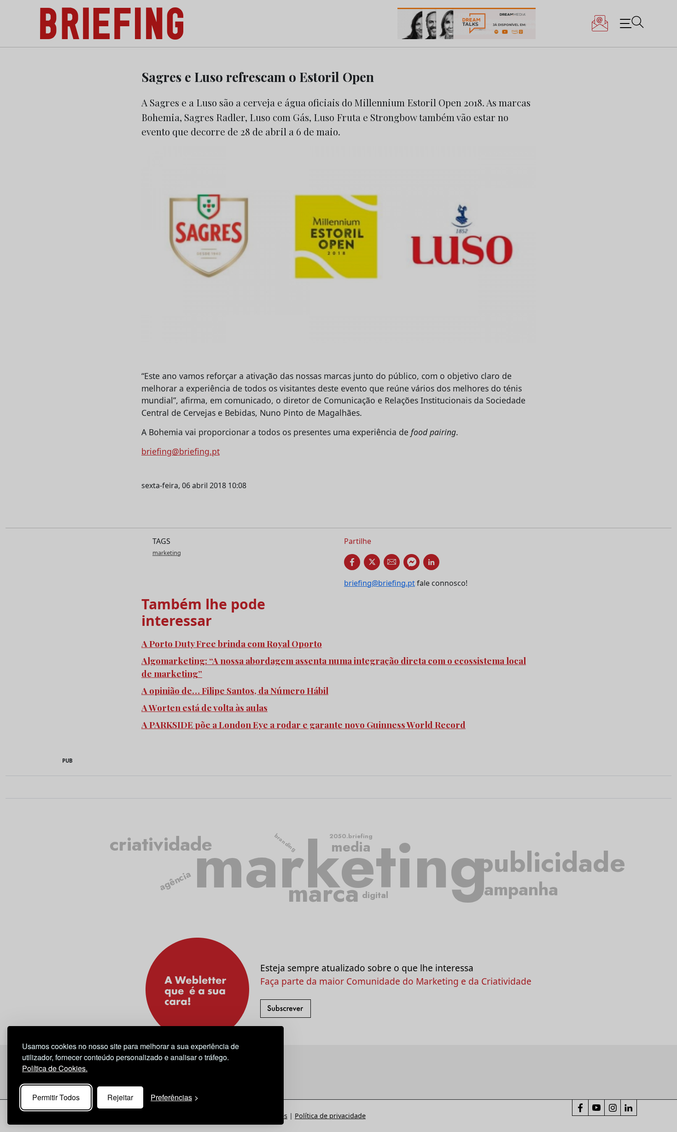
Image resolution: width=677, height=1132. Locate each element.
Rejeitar (120, 1097)
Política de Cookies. (55, 1068)
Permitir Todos (56, 1097)
